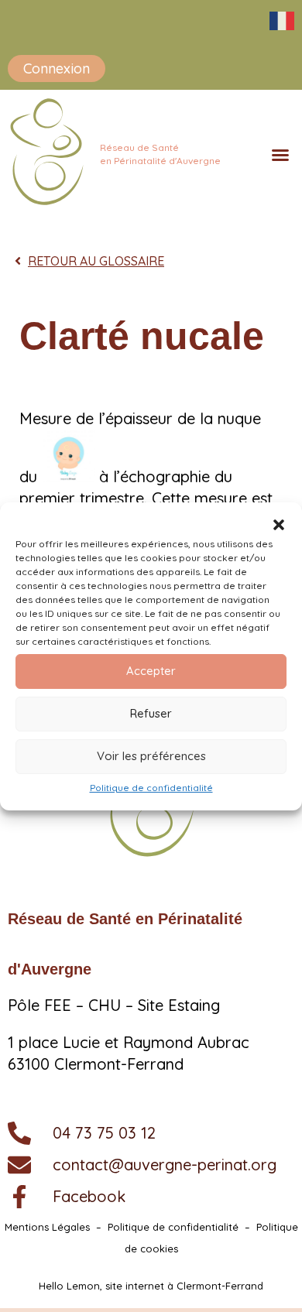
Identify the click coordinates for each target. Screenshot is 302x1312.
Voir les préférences (151, 755)
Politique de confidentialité (151, 787)
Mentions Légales (47, 1227)
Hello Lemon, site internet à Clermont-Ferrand (151, 1285)
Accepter (151, 670)
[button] (279, 525)
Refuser (151, 713)
